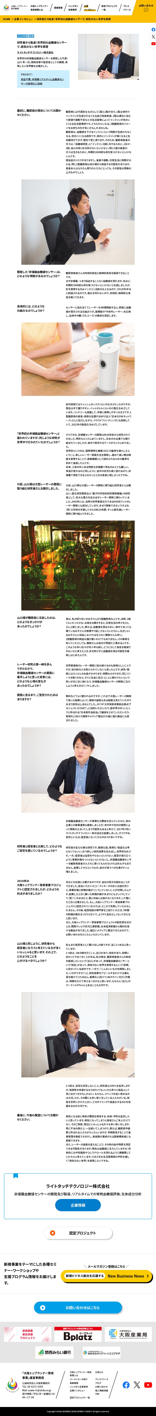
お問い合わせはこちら (82, 1307)
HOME (7, 19)
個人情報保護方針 (101, 1392)
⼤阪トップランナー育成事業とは (80, 1374)
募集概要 (74, 1382)
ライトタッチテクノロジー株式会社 (35, 52)
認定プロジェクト (82, 1233)
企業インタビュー (23, 19)
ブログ (98, 1382)
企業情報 (78, 1205)
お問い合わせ (101, 1386)
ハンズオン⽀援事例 (79, 1386)
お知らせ (99, 1372)
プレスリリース (101, 1379)
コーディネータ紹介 (79, 1379)
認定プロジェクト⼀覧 (80, 1397)
